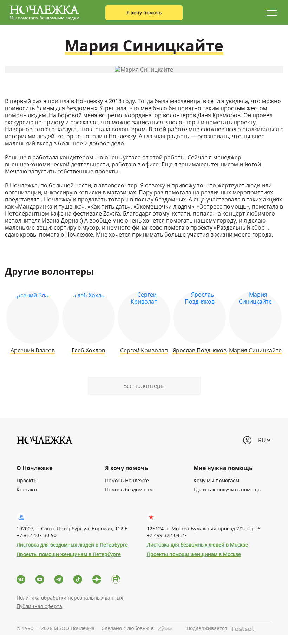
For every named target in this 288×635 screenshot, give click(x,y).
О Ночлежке (34, 468)
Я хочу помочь (144, 12)
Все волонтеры (144, 386)
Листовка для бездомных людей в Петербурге (72, 544)
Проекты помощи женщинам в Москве (194, 554)
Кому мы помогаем (216, 480)
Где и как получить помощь (227, 489)
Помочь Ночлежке (127, 480)
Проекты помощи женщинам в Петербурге (69, 554)
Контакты (28, 489)
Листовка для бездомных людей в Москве (197, 544)
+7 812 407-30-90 (37, 535)
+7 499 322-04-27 (167, 535)
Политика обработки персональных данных (70, 597)
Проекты (27, 480)
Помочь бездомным (129, 489)
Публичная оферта (39, 606)
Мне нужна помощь (223, 468)
